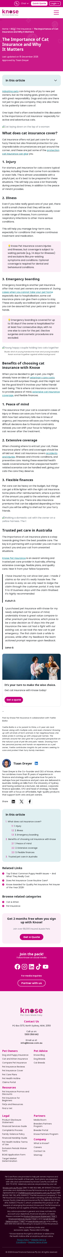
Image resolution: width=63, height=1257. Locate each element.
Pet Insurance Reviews (13, 1066)
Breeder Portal (41, 1130)
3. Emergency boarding (26, 834)
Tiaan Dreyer (22, 60)
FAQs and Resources (12, 1104)
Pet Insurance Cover (12, 1070)
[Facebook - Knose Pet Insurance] (17, 967)
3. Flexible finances (24, 852)
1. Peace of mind (23, 843)
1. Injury (17, 826)
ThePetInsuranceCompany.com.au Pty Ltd (37, 1193)
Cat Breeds (39, 1062)
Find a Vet (7, 1108)
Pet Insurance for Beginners (11, 1099)
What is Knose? (41, 1143)
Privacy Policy (23, 1239)
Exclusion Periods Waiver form (14, 1149)
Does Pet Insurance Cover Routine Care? (27, 880)
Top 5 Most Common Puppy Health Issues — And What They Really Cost (31, 875)
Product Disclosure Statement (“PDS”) (40, 1216)
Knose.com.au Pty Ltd (12, 1188)
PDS (47, 1230)
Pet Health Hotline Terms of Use (15, 1143)
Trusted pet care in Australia (22, 856)
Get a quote (14, 699)
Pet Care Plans (9, 1074)
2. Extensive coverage (26, 847)
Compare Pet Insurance (14, 1062)
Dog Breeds (39, 1058)
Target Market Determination (9, 1160)
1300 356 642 (32, 1034)
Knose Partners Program (46, 1134)
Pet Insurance (13, 906)
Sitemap (38, 1154)
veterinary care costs (42, 377)
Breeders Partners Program (43, 1125)
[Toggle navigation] (56, 13)
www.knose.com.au (37, 1221)
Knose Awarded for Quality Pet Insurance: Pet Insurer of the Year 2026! (33, 886)
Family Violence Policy (13, 1134)
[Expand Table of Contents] (55, 80)
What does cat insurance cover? (24, 821)
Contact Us (39, 1151)
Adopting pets (10, 91)
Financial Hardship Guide (14, 1137)
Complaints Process (12, 1130)
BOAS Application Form (13, 1154)
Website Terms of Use (37, 1242)
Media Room (40, 1119)
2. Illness (19, 830)
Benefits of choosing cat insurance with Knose (32, 839)
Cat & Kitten (12, 902)
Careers (38, 1147)
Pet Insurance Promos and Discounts (15, 1093)
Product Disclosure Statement (11, 1121)
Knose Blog (39, 1054)
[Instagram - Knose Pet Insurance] (24, 967)
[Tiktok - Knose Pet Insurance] (38, 967)
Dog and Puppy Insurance (15, 1054)
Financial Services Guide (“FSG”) (23, 1219)
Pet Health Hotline (11, 1078)
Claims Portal (9, 1082)
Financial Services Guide (14, 1126)
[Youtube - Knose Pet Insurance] (45, 967)
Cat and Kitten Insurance (15, 1058)
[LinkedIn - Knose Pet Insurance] (31, 967)
